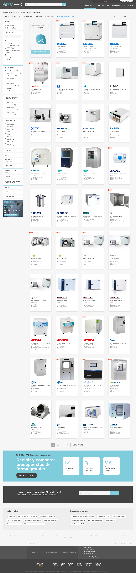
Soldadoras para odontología (47, 516)
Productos (89, 6)
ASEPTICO (10, 48)
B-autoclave (10, 57)
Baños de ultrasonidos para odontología (34, 524)
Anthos (9, 43)
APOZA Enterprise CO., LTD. (13, 45)
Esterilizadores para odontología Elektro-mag (83, 516)
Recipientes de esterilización (14, 520)
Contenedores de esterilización (33, 520)
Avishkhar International (13, 50)
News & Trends (116, 6)
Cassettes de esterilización (14, 524)
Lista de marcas (87, 547)
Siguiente (78, 444)
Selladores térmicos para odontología (27, 516)
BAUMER (9, 60)
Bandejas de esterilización (50, 520)
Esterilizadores (11, 516)
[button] (13, 32)
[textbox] (43, 4)
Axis (8, 52)
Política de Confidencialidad (30, 496)
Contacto (40, 65)
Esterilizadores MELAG (103, 516)
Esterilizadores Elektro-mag (95, 520)
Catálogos (100, 6)
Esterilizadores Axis (110, 520)
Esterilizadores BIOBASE (119, 516)
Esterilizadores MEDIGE (78, 524)
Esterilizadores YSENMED (78, 520)
